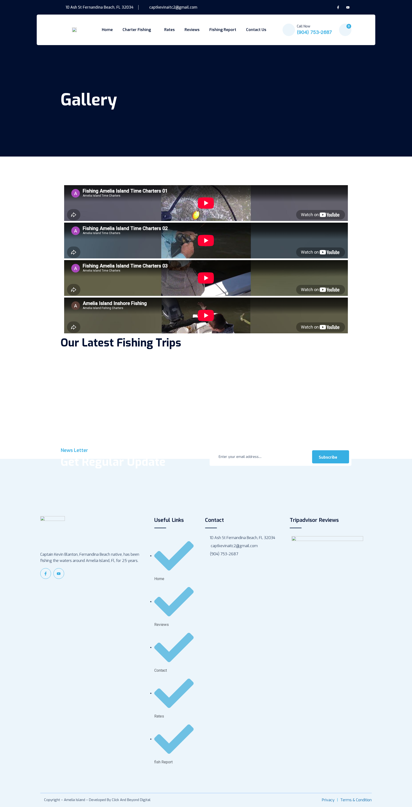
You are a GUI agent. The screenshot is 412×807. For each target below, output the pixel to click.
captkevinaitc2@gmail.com (172, 7)
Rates (169, 29)
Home (107, 29)
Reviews (192, 29)
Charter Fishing (137, 29)
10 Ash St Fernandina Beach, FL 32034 (99, 7)
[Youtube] (347, 7)
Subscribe (328, 457)
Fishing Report (222, 29)
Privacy (328, 799)
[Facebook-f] (338, 7)
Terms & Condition (356, 799)
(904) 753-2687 (314, 32)
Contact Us (256, 29)
